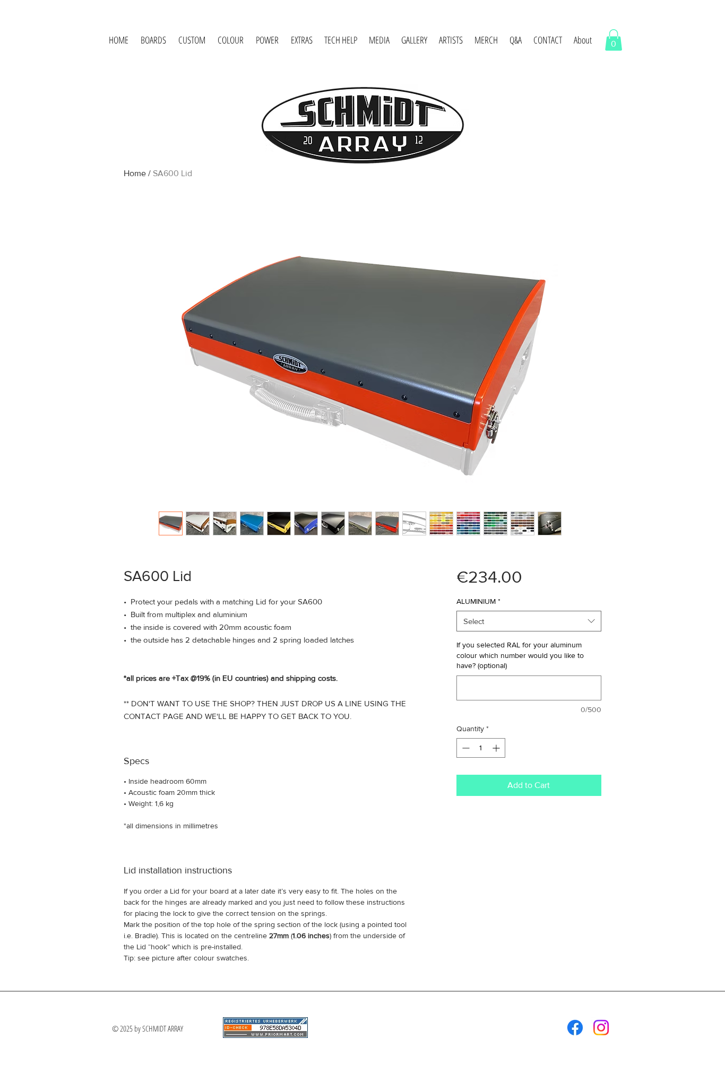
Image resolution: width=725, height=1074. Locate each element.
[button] (153, 40)
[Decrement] (464, 748)
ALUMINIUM (478, 601)
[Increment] (497, 748)
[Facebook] (575, 1027)
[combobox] (528, 621)
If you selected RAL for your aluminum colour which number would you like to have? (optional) (520, 655)
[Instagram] (601, 1027)
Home (135, 173)
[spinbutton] (480, 748)
